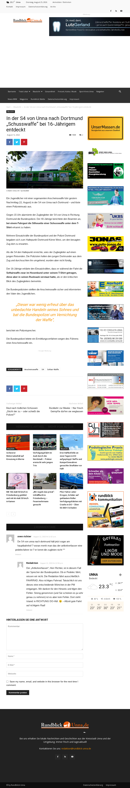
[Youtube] (121, 11)
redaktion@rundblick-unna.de (76, 748)
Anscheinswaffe (31, 369)
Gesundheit (50, 91)
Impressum (21, 6)
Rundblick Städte (38, 99)
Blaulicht (36, 91)
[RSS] (116, 11)
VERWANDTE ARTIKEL (30, 426)
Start (8, 107)
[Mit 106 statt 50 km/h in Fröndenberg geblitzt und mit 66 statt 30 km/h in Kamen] (18, 481)
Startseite (12, 91)
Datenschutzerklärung (38, 6)
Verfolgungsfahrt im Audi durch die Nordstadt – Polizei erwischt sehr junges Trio (43, 459)
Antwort (18, 554)
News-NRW (12, 99)
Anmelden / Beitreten (62, 2)
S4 (43, 369)
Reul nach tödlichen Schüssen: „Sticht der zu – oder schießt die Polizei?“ (23, 411)
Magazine (24, 99)
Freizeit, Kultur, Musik (67, 91)
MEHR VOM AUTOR (60, 426)
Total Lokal (23, 91)
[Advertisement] (65, 64)
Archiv (53, 6)
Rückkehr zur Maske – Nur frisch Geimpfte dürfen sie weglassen (66, 410)
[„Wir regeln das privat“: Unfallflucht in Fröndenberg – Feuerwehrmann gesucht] (44, 481)
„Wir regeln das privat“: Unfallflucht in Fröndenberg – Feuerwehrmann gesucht (43, 498)
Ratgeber (100, 91)
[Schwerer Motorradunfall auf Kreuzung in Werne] (18, 442)
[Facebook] (110, 11)
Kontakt (9, 6)
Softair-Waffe (53, 369)
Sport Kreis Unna (86, 91)
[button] (120, 91)
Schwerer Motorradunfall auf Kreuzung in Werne (15, 456)
